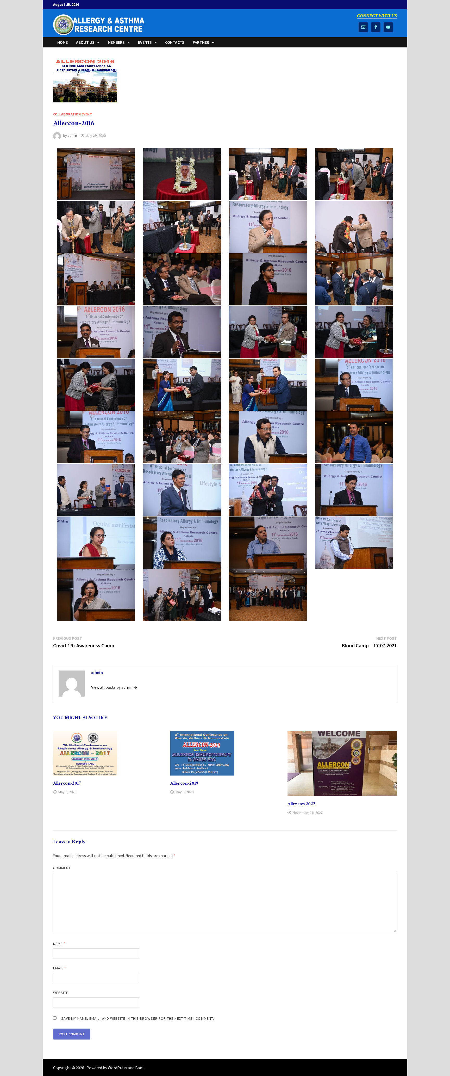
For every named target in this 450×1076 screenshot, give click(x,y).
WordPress (117, 1067)
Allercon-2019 (184, 784)
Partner (201, 42)
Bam (139, 1067)
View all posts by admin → (114, 687)
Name (59, 943)
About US (85, 42)
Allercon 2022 (301, 804)
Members (116, 42)
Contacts (174, 42)
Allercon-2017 (67, 784)
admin (72, 135)
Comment (62, 868)
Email (59, 968)
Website (60, 992)
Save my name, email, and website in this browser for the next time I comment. (137, 1018)
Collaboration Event (72, 114)
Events (145, 42)
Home (62, 42)
